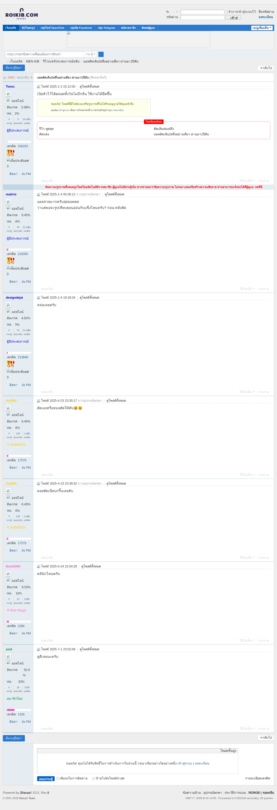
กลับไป (267, 68)
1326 (27, 687)
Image (49, 751)
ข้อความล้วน (192, 793)
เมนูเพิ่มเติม (261, 28)
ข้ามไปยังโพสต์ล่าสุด (110, 778)
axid (9, 649)
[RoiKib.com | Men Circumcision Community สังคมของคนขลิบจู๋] (22, 14)
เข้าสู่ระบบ (64, 110)
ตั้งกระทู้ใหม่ (13, 67)
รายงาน (263, 181)
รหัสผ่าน (172, 17)
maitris (11, 194)
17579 (22, 460)
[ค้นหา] (101, 54)
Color (44, 751)
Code (63, 751)
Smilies (67, 751)
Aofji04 (11, 400)
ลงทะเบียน (266, 17)
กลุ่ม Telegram (106, 27)
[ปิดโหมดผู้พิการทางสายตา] (269, 2)
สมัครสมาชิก (128, 27)
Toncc (10, 86)
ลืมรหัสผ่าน (266, 12)
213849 (23, 357)
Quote (58, 751)
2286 (27, 599)
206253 (23, 146)
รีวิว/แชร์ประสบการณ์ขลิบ (61, 61)
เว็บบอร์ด (10, 27)
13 (18, 599)
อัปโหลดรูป (28, 27)
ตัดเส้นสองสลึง (164, 129)
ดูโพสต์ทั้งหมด (89, 86)
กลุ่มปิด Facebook (81, 27)
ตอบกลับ (47, 181)
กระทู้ (89, 54)
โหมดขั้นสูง (228, 751)
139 (18, 433)
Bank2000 (13, 566)
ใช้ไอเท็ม (246, 181)
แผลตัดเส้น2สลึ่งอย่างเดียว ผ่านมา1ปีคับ (110, 61)
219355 (23, 254)
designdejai (14, 297)
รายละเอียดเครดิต (257, 778)
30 (18, 227)
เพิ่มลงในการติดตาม (74, 778)
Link (53, 751)
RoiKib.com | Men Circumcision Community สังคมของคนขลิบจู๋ (4, 61)
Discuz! (26, 793)
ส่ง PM (26, 174)
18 (18, 687)
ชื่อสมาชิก (169, 12)
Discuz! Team (27, 798)
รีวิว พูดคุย (46, 129)
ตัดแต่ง (44, 134)
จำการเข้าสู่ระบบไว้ (242, 12)
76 (18, 330)
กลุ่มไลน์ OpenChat (52, 27)
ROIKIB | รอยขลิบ (261, 793)
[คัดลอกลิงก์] (98, 77)
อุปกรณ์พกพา (213, 793)
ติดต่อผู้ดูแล (148, 27)
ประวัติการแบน (235, 793)
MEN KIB (32, 61)
